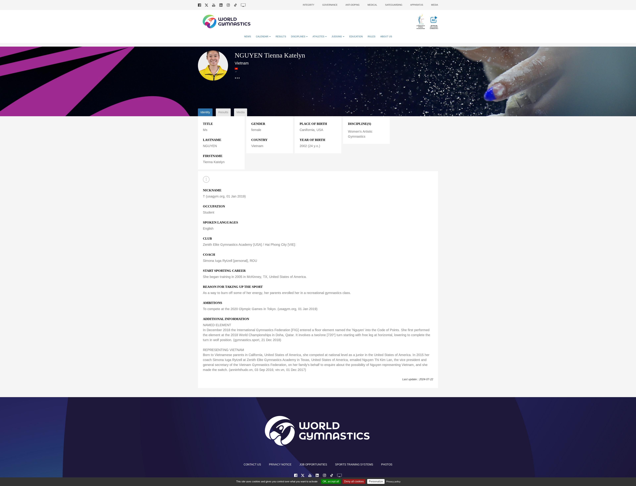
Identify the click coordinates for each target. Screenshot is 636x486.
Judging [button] (337, 36)
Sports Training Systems (354, 464)
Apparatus (416, 5)
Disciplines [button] (298, 36)
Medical (372, 5)
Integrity (308, 5)
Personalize (376, 481)
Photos (386, 464)
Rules (371, 36)
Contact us (252, 464)
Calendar (262, 36)
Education (356, 36)
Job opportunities (313, 464)
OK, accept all (331, 481)
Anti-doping (352, 5)
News (247, 36)
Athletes (319, 36)
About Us (386, 36)
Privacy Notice (280, 464)
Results (281, 36)
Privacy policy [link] (393, 481)
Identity (205, 112)
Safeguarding (393, 5)
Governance (330, 5)
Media (434, 5)
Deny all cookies (354, 481)
